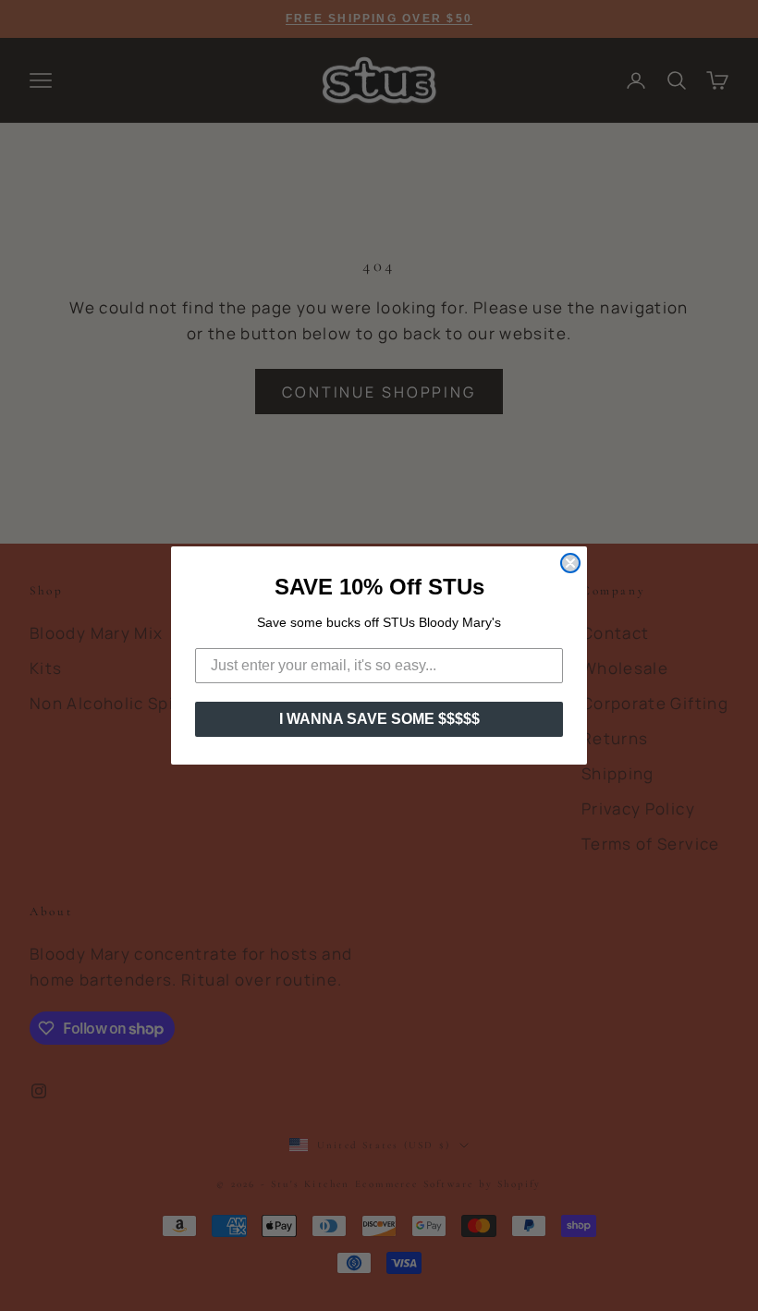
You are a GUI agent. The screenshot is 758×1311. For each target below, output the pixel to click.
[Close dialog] (570, 563)
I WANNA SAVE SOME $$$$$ (379, 719)
